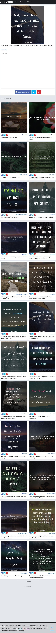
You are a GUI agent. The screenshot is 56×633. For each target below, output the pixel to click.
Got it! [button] (52, 628)
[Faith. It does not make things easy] (14, 237)
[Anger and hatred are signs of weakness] (14, 356)
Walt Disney (52, 174)
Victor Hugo (24, 413)
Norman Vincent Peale (21, 214)
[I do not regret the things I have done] (42, 317)
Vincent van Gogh (22, 533)
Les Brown (24, 334)
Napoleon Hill (23, 573)
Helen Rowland (23, 174)
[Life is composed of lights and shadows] (42, 516)
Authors (22, 1)
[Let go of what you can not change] (42, 237)
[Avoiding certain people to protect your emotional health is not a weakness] (42, 356)
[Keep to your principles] (14, 396)
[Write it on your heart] (14, 277)
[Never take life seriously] (14, 436)
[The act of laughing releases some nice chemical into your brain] (42, 476)
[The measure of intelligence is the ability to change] (42, 117)
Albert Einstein (51, 134)
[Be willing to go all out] (14, 317)
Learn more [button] (21, 630)
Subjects (29, 1)
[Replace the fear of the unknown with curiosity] (42, 197)
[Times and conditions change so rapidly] (42, 157)
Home (16, 1)
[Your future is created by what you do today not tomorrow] (14, 476)
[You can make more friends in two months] (42, 556)
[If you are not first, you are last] (14, 117)
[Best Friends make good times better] (42, 396)
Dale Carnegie (51, 573)
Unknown (4, 50)
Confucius (52, 294)
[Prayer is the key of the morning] (42, 436)
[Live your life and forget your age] (14, 197)
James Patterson (51, 493)
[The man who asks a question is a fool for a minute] (42, 277)
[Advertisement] (28, 71)
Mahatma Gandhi (51, 453)
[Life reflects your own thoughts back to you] (14, 556)
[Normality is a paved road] (14, 516)
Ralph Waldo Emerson (21, 294)
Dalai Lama (24, 374)
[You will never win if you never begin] (14, 157)
